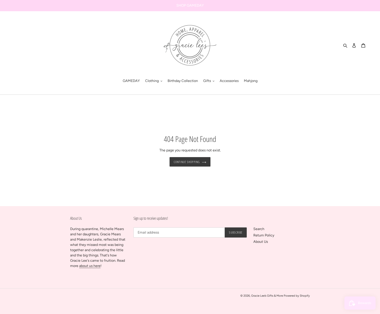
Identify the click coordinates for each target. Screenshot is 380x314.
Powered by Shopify (297, 295)
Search (258, 229)
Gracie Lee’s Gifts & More (267, 295)
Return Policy (263, 235)
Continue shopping (187, 162)
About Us (260, 242)
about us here (89, 266)
